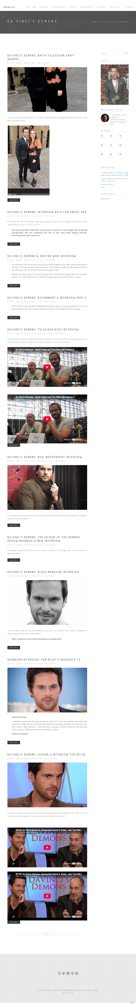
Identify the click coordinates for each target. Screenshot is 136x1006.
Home (27, 7)
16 (52, 934)
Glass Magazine (71, 630)
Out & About (31, 63)
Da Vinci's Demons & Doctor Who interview (41, 256)
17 (57, 934)
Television (104, 22)
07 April (11, 545)
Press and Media (87, 7)
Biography (43, 7)
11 (27, 934)
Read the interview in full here (29, 224)
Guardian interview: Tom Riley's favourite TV (44, 659)
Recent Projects (59, 7)
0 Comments (44, 63)
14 (42, 934)
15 (47, 934)
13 (37, 934)
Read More (13, 200)
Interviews (31, 216)
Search (130, 7)
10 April (11, 301)
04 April (11, 758)
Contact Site (114, 7)
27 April (11, 63)
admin (20, 63)
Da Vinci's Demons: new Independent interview (44, 457)
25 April (11, 216)
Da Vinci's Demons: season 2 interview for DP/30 (46, 754)
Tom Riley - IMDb (107, 184)
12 (32, 934)
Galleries (101, 7)
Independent (37, 515)
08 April (11, 461)
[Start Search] (126, 53)
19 (67, 934)
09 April (11, 333)
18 (62, 934)
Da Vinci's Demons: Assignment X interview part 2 (47, 297)
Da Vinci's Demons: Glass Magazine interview (43, 572)
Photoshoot (31, 461)
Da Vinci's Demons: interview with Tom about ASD (47, 212)
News (34, 7)
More (102, 187)
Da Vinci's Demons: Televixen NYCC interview (43, 329)
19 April (11, 260)
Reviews (72, 7)
